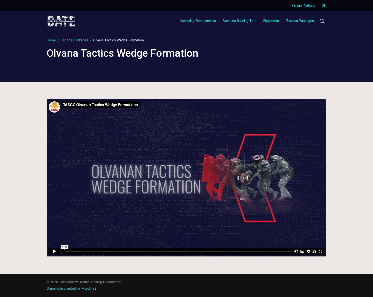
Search (321, 21)
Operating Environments (198, 21)
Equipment (271, 21)
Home (51, 40)
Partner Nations (303, 5)
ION (323, 5)
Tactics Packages (300, 21)
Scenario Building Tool (239, 21)
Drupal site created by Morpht (71, 288)
